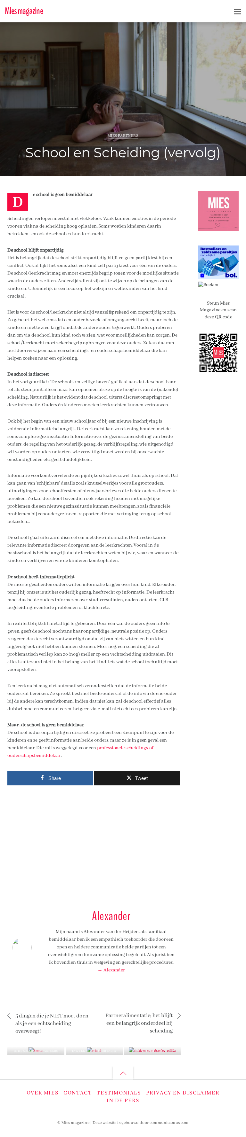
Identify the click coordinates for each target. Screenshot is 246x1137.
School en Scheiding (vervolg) (123, 152)
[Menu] (237, 11)
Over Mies (42, 1093)
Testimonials (119, 1093)
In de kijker (23, 1051)
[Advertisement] (94, 844)
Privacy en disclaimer (183, 1093)
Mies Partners (123, 135)
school (220, 31)
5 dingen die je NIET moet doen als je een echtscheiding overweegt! (51, 1024)
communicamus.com (169, 1122)
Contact (77, 1093)
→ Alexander (111, 970)
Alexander (32, 33)
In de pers (123, 1100)
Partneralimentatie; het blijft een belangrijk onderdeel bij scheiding (139, 1023)
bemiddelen (202, 31)
